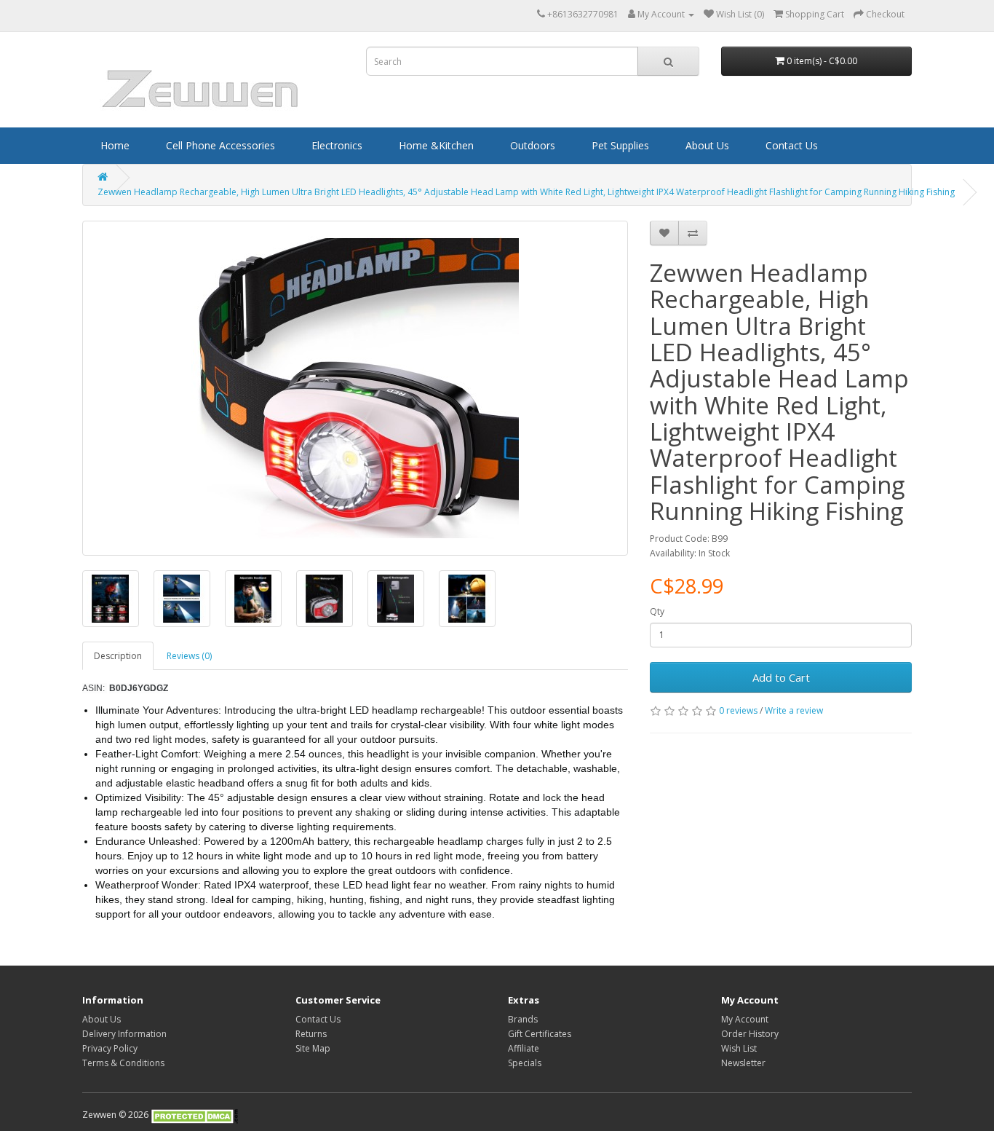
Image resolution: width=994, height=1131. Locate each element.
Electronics (336, 145)
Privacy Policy (110, 1048)
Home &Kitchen (436, 145)
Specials (524, 1063)
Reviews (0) (189, 656)
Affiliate (523, 1048)
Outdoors (532, 145)
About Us (707, 145)
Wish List (739, 1048)
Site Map (312, 1048)
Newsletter (743, 1063)
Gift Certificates (539, 1034)
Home (115, 145)
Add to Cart (781, 677)
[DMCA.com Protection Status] (194, 1114)
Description (118, 656)
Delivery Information (124, 1034)
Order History (750, 1034)
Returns (311, 1034)
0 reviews (738, 710)
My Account (744, 1019)
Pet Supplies (620, 145)
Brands (523, 1019)
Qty (657, 611)
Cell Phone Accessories (220, 145)
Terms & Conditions (123, 1063)
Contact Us (792, 145)
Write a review (794, 710)
